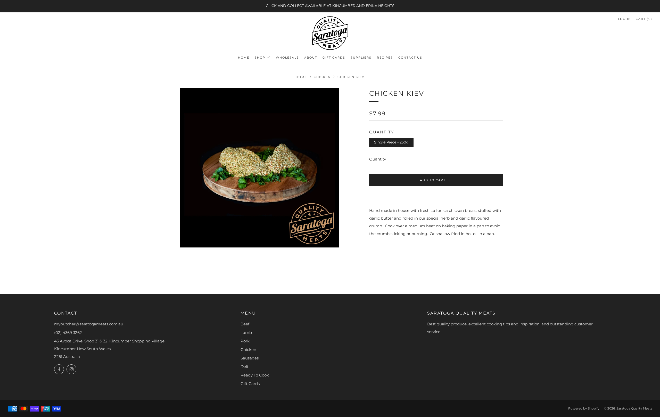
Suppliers (361, 57)
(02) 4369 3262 (68, 332)
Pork (245, 341)
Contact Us (410, 57)
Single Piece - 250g (391, 142)
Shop (260, 57)
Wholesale (287, 57)
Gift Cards (334, 57)
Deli (244, 366)
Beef (245, 324)
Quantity (377, 159)
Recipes (385, 57)
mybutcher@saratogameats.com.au (88, 324)
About (310, 57)
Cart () (644, 19)
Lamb (246, 332)
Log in (624, 19)
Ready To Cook (255, 375)
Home (243, 57)
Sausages (250, 358)
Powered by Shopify (583, 408)
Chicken (322, 77)
